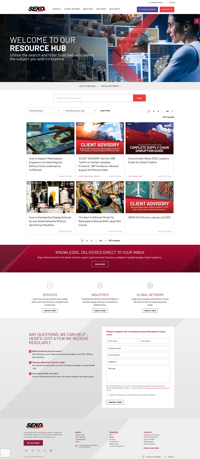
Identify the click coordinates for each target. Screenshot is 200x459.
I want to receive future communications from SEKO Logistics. (133, 395)
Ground (112, 439)
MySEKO (171, 457)
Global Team (79, 435)
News (77, 441)
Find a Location (151, 448)
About (78, 432)
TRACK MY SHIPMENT (153, 457)
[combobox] (44, 110)
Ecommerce (114, 441)
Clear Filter (105, 110)
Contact (148, 432)
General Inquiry (149, 444)
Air (111, 435)
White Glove (114, 444)
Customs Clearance (117, 446)
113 (167, 111)
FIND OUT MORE (150, 311)
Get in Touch (33, 443)
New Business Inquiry (152, 435)
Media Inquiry (148, 441)
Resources (115, 9)
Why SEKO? (101, 9)
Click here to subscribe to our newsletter (88, 446)
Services (56, 9)
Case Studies (80, 437)
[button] (197, 21)
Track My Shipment (151, 437)
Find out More (50, 311)
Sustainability (80, 439)
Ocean (112, 437)
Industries (88, 9)
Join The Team (149, 439)
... (163, 111)
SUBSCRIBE (100, 264)
